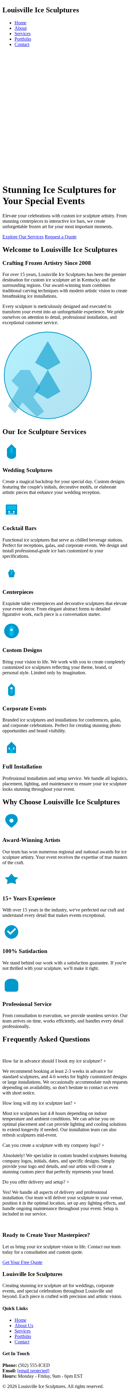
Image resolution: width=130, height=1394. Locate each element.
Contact (22, 44)
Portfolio (23, 39)
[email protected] (33, 1370)
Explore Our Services (23, 236)
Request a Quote (60, 236)
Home (20, 22)
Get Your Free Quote (22, 1262)
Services (23, 33)
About (21, 28)
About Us (24, 1325)
